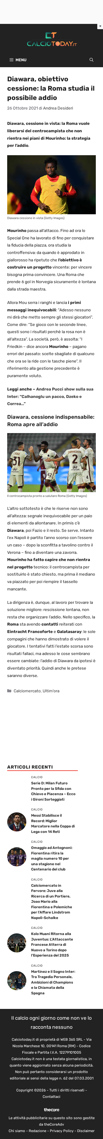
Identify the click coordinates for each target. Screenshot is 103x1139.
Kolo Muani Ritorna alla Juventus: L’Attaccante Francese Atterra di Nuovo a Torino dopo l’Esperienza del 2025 (52, 944)
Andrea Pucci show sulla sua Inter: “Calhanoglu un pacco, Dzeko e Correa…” (50, 396)
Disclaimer (86, 1131)
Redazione (37, 1131)
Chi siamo (17, 1131)
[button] (91, 60)
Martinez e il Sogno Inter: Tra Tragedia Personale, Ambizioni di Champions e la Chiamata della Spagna (53, 982)
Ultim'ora (51, 690)
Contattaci (51, 1097)
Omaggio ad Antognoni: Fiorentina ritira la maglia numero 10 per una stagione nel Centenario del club (51, 858)
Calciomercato (27, 690)
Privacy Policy (62, 1131)
